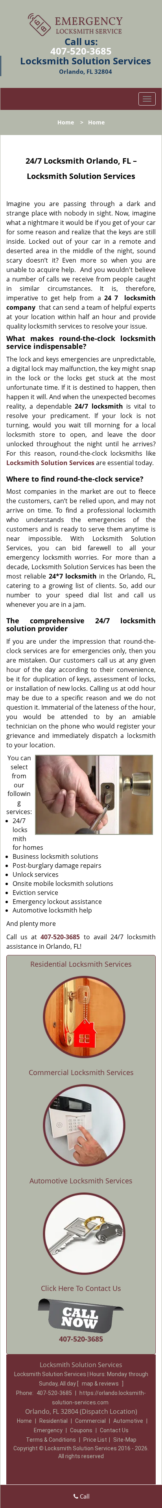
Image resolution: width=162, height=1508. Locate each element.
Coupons (81, 1430)
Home (65, 122)
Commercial (90, 1421)
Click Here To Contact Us (81, 1288)
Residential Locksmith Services (81, 964)
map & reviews (101, 1383)
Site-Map (124, 1440)
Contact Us (114, 1430)
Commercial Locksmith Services (81, 1072)
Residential (53, 1421)
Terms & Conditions (51, 1440)
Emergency (48, 1430)
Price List (95, 1440)
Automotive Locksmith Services (81, 1180)
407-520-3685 (81, 50)
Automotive (128, 1421)
